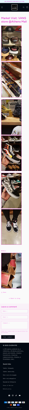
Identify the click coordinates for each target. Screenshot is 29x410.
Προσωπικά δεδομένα (9, 382)
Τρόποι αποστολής (8, 371)
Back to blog (15, 298)
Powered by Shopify (18, 407)
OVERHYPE (12, 407)
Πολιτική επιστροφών (10, 375)
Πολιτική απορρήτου (9, 378)
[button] (2, 7)
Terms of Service (8, 385)
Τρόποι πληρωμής (8, 368)
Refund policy (7, 388)
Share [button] (4, 292)
